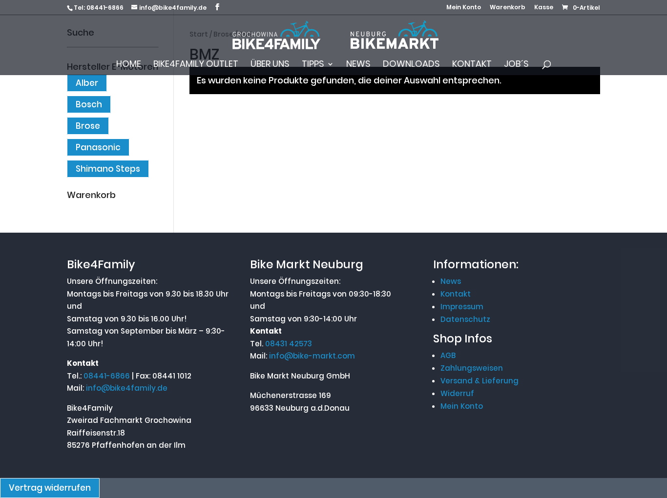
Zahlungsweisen (471, 368)
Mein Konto (463, 7)
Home (128, 65)
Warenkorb (507, 7)
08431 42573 (288, 344)
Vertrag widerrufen (50, 488)
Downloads (411, 65)
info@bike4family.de (126, 388)
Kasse (543, 7)
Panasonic (98, 147)
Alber (87, 83)
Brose (88, 126)
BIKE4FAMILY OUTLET (195, 65)
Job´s (516, 65)
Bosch (89, 104)
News (358, 65)
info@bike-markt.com (312, 356)
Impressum (461, 306)
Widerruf (457, 393)
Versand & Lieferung (479, 381)
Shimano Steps (108, 169)
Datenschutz (465, 319)
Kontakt (472, 65)
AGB (448, 355)
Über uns (270, 65)
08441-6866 (105, 7)
